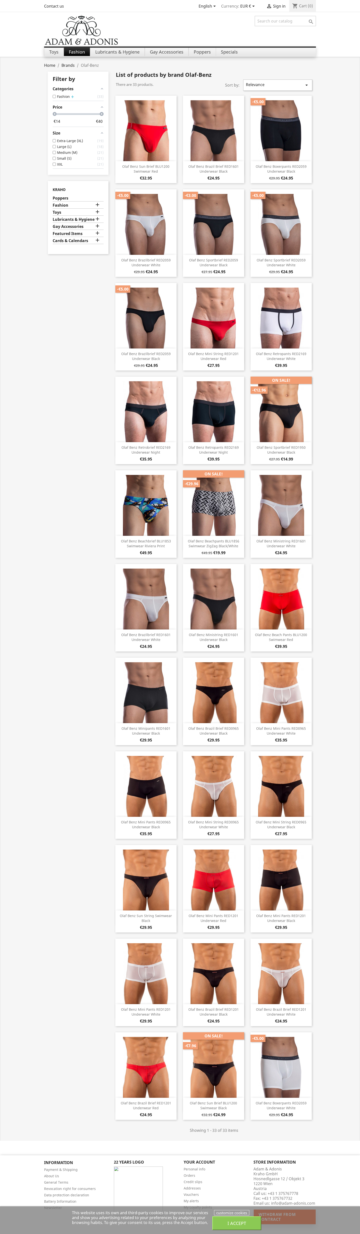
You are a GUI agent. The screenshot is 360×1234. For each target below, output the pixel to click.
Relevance (278, 85)
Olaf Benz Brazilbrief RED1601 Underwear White (146, 637)
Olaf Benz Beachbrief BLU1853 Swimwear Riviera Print (146, 543)
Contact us (54, 6)
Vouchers (191, 1194)
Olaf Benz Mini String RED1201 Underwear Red (213, 356)
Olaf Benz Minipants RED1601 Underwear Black (145, 731)
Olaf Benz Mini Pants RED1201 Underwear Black (281, 918)
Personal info (194, 1169)
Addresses (192, 1188)
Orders (189, 1175)
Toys (57, 212)
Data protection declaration (66, 1195)
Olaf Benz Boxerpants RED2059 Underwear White (281, 1105)
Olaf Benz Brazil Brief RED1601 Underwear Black (213, 169)
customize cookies (231, 1212)
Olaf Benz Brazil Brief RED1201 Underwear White (281, 1012)
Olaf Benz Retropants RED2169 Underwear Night (213, 450)
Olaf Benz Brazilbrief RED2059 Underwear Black (146, 356)
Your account (199, 1162)
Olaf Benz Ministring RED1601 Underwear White (281, 543)
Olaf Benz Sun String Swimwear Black (146, 918)
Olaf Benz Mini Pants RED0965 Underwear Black (146, 824)
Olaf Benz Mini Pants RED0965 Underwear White (281, 731)
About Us (51, 1176)
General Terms (56, 1182)
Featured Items (68, 233)
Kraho (59, 189)
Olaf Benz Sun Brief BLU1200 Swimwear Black (213, 1105)
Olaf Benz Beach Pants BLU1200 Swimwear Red (281, 637)
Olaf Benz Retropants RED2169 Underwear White (281, 356)
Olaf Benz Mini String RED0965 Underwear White (213, 824)
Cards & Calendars (70, 240)
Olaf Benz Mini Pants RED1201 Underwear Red (213, 918)
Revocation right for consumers (70, 1188)
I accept (237, 1223)
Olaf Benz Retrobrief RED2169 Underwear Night (145, 450)
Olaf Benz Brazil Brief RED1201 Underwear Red (146, 1105)
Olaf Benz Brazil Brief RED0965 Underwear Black (213, 731)
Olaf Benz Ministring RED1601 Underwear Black (213, 637)
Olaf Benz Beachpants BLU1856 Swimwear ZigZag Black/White (213, 543)
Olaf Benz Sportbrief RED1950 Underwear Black (281, 450)
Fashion (60, 205)
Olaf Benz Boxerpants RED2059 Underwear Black (281, 169)
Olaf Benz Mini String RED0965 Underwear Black (281, 824)
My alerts (191, 1201)
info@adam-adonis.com (293, 1203)
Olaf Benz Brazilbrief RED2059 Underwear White (146, 262)
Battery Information (60, 1201)
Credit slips (193, 1181)
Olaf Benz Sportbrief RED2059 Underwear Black (213, 262)
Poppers (60, 198)
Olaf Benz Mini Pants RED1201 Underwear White (146, 1012)
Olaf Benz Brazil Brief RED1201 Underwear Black (213, 1012)
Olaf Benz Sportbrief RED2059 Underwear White (281, 262)
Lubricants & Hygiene (74, 219)
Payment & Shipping (61, 1169)
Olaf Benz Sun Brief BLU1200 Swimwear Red (145, 169)
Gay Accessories (68, 226)
